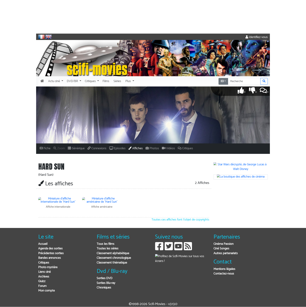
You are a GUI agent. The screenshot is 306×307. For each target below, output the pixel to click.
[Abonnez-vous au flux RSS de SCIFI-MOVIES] (188, 248)
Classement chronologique (114, 257)
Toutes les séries (107, 248)
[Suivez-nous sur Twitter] (169, 248)
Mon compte (46, 290)
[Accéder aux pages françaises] (41, 37)
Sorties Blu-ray (106, 283)
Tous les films (105, 244)
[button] (55, 81)
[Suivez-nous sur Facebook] (159, 248)
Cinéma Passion (224, 244)
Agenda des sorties (50, 248)
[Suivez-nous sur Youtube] (178, 248)
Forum (42, 286)
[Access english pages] (48, 37)
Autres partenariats (226, 253)
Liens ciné (44, 271)
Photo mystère (48, 267)
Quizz (42, 281)
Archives (43, 276)
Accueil (42, 244)
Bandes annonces (49, 257)
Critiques (43, 262)
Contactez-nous (224, 273)
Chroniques (104, 287)
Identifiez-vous (258, 37)
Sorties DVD (104, 278)
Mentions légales (224, 269)
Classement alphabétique (113, 253)
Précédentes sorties (51, 253)
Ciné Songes (221, 248)
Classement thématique (112, 262)
